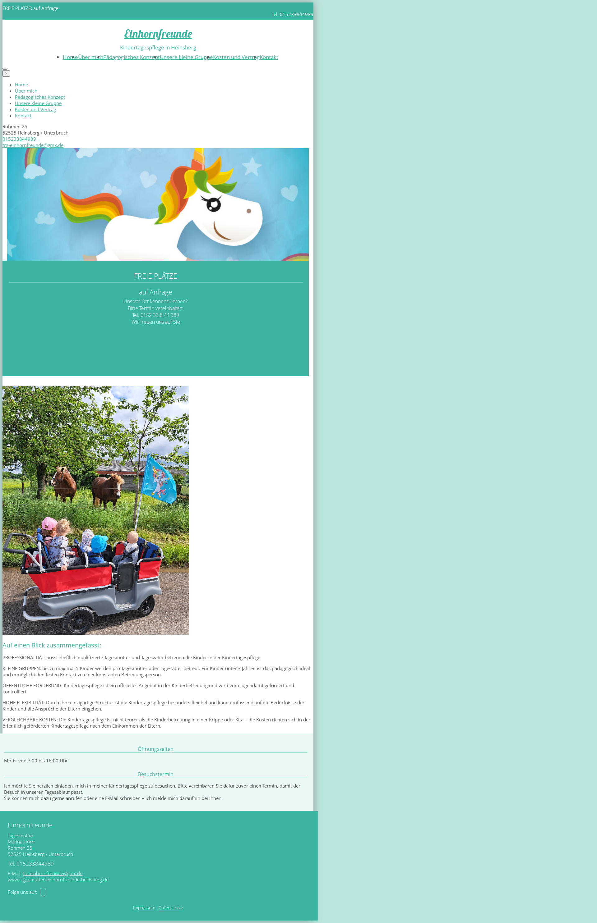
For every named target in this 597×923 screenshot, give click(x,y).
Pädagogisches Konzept (131, 57)
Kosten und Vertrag (236, 57)
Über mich (90, 57)
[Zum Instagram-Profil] (43, 892)
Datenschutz (171, 908)
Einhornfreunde (158, 33)
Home (70, 57)
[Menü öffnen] (4, 69)
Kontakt (269, 57)
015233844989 (19, 139)
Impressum (144, 908)
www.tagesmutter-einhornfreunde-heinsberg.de (58, 879)
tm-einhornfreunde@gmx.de (32, 145)
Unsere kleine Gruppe (186, 57)
